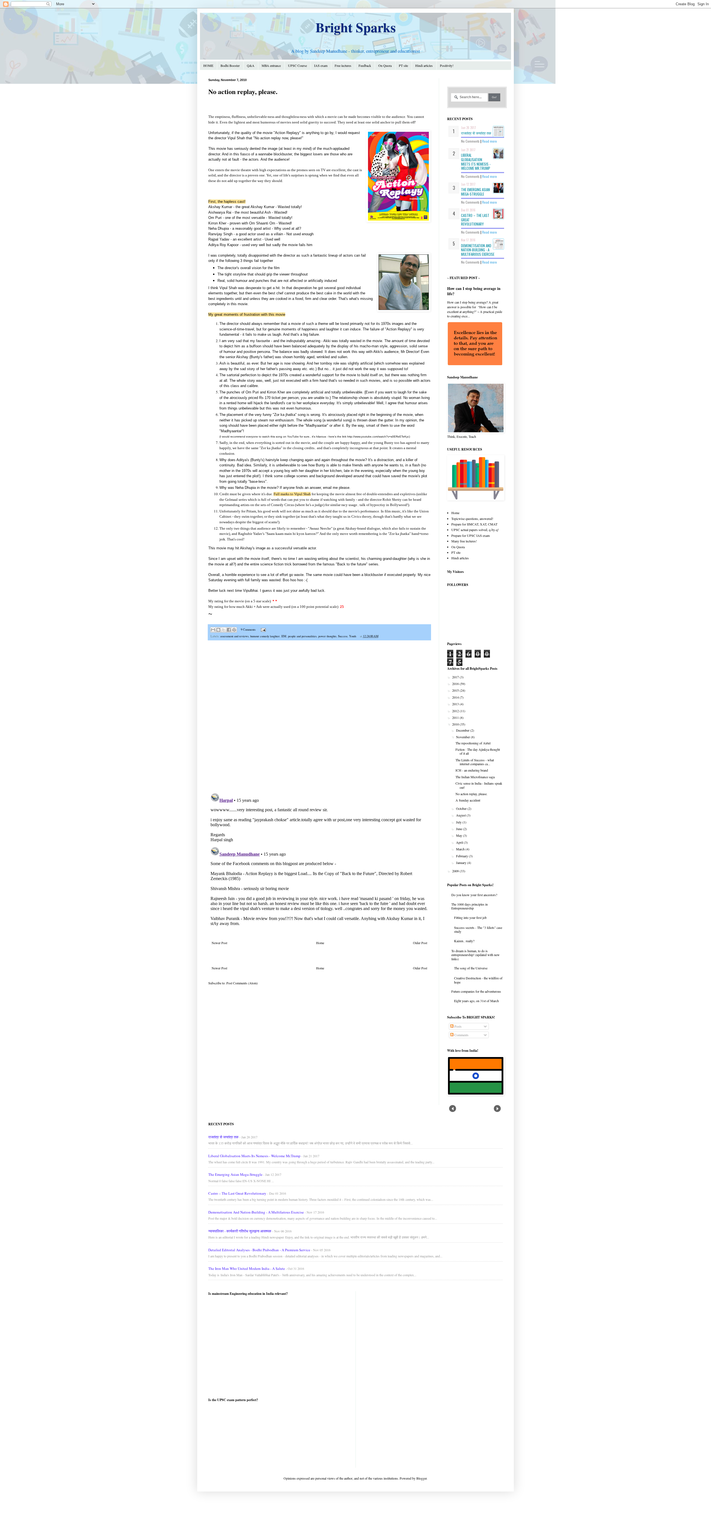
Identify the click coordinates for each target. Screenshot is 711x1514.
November (463, 737)
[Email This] (213, 630)
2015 (456, 690)
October (461, 808)
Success (342, 636)
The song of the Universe (470, 968)
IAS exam (320, 65)
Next (497, 1108)
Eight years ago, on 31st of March (476, 1001)
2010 (456, 724)
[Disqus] (319, 717)
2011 (456, 717)
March (460, 849)
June (459, 828)
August (461, 815)
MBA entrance (271, 65)
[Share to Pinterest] (234, 630)
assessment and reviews (234, 636)
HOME (208, 65)
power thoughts (327, 636)
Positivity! (447, 65)
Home (320, 943)
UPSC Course (297, 65)
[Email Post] (262, 629)
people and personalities (302, 636)
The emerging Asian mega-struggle (475, 192)
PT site (403, 65)
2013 (456, 704)
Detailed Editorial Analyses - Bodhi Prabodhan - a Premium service (259, 1249)
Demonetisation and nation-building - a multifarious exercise (477, 250)
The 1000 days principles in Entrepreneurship (469, 906)
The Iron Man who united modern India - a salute (246, 1268)
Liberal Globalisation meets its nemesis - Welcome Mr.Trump (475, 161)
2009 (456, 871)
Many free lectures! (464, 541)
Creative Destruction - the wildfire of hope (478, 980)
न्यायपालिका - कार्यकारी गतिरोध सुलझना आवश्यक (239, 1231)
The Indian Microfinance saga (475, 777)
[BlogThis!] (218, 630)
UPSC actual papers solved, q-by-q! (475, 529)
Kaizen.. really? (464, 941)
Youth (352, 636)
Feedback (365, 65)
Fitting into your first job (470, 917)
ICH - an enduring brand (471, 770)
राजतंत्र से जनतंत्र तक (476, 133)
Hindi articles (424, 65)
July (459, 822)
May (459, 835)
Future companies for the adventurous (476, 991)
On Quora (385, 65)
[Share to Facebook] (229, 630)
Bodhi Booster (230, 65)
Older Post (420, 943)
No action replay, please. (471, 794)
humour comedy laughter (265, 636)
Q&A (250, 65)
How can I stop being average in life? (473, 291)
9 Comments (248, 629)
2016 (456, 683)
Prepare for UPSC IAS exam (470, 535)
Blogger (421, 1478)
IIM (283, 636)
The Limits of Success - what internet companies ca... (474, 762)
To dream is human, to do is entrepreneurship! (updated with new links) (475, 955)
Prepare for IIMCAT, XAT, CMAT (474, 524)
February (462, 856)
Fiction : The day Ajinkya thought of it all (477, 751)
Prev (452, 1108)
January (461, 862)
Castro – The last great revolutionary (237, 1193)
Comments (461, 1035)
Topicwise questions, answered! (472, 518)
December (463, 730)
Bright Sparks (356, 27)
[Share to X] (223, 630)
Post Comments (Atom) (242, 983)
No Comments (470, 141)
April (460, 842)
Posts (458, 1026)
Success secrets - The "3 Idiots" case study (478, 929)
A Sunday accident (467, 800)
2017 (456, 677)
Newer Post (219, 943)
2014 (456, 697)
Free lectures (343, 65)
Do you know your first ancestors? (474, 895)
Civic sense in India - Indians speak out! (478, 785)
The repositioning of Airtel (472, 743)
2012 (456, 711)
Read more (489, 141)
